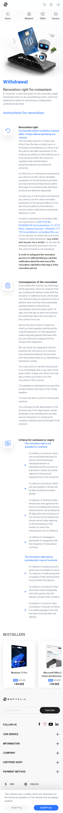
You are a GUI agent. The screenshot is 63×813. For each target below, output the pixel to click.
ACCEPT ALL (46, 808)
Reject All (17, 808)
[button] (44, 5)
